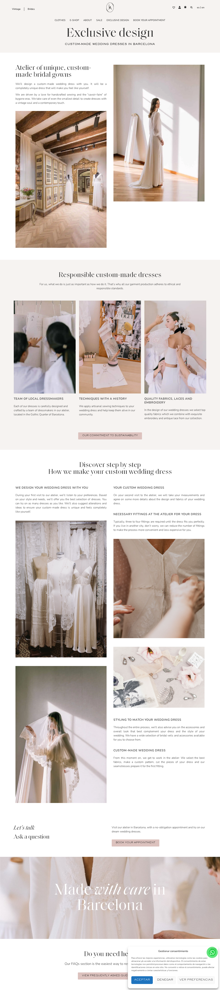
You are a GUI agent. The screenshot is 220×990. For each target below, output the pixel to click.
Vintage (16, 9)
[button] (191, 7)
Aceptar (142, 980)
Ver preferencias (196, 980)
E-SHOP (74, 20)
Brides (31, 9)
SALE (99, 20)
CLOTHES (60, 20)
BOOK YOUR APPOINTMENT (149, 20)
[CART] (185, 7)
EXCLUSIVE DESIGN (118, 20)
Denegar (165, 980)
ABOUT (87, 20)
